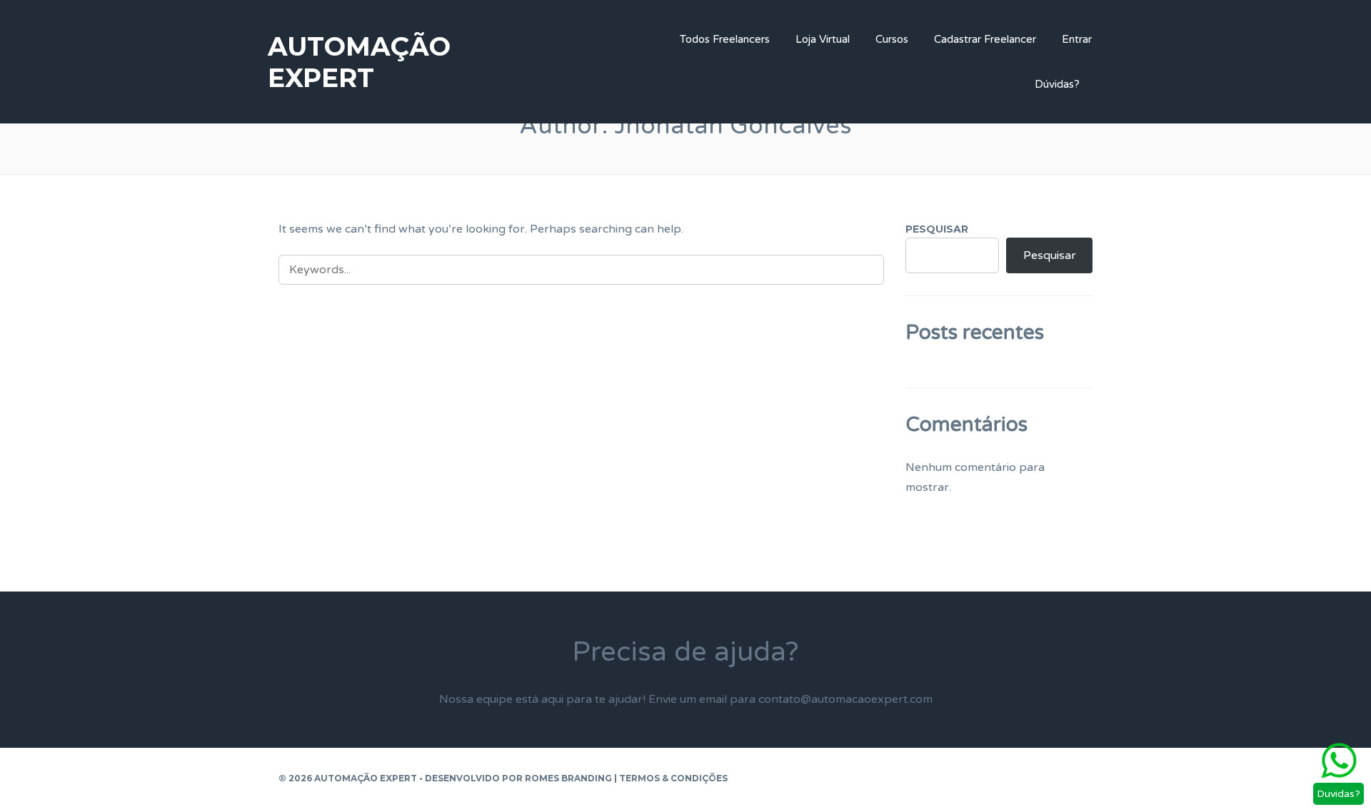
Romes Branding (568, 778)
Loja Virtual (822, 39)
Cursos (891, 39)
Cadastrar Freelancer (985, 39)
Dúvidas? (1057, 84)
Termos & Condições (673, 778)
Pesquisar (936, 229)
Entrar (1077, 39)
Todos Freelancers (725, 39)
